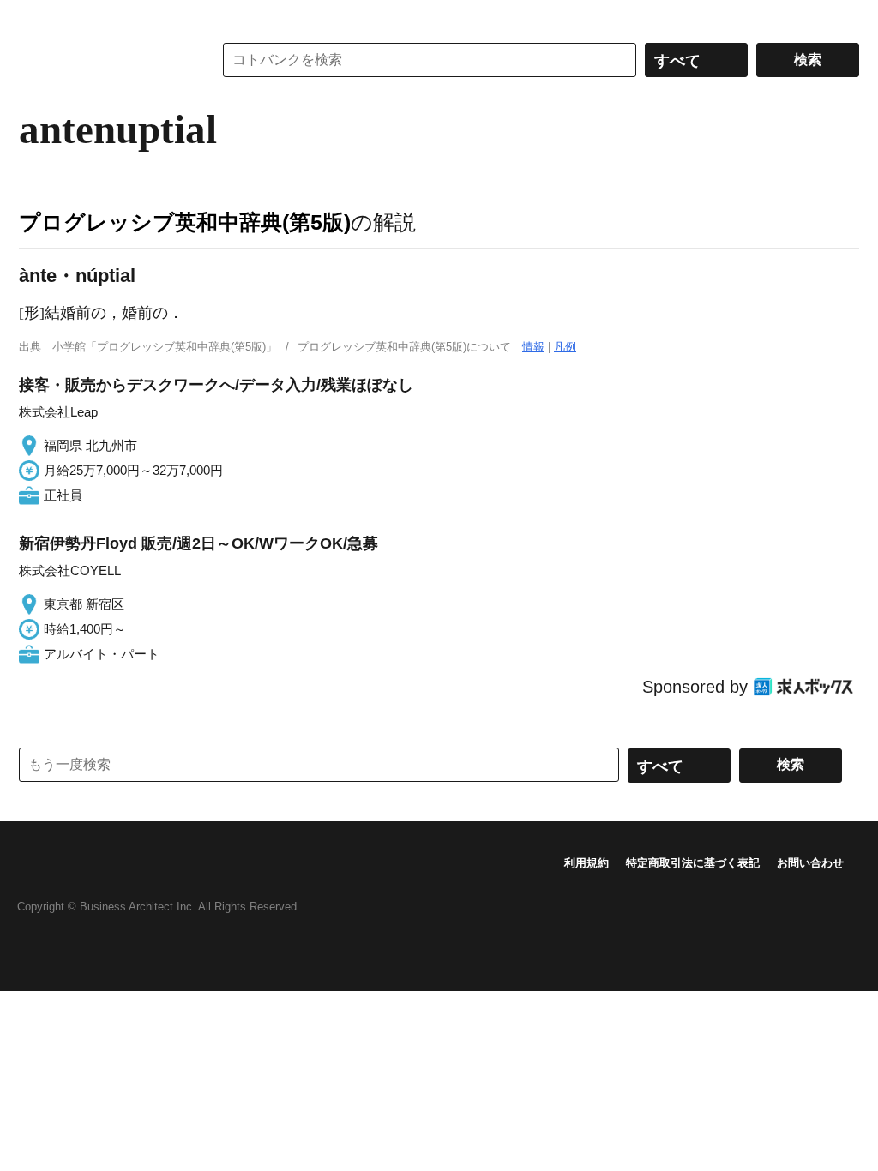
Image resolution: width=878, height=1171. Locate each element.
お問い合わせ (810, 862)
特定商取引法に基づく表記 (693, 862)
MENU (36, 17)
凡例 (565, 346)
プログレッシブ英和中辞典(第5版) (185, 222)
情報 (533, 346)
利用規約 (586, 862)
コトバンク (104, 60)
